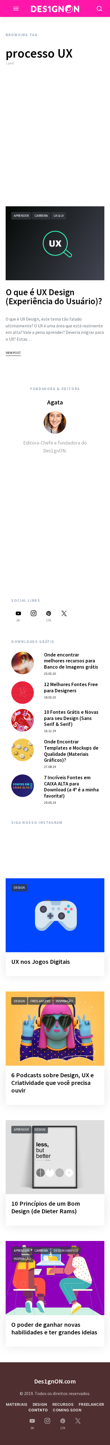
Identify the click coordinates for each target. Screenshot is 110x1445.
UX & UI (59, 215)
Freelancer (91, 1404)
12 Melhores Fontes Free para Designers (71, 687)
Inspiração (64, 1001)
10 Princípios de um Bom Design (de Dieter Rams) (45, 1207)
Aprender (21, 215)
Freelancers (40, 1001)
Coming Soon (67, 1410)
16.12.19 (50, 731)
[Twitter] (64, 616)
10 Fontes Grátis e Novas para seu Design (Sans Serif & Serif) (71, 718)
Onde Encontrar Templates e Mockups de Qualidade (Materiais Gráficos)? (71, 750)
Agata (55, 402)
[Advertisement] (55, 136)
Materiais (17, 1404)
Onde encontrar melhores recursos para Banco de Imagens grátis (71, 660)
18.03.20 (50, 697)
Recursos (63, 1404)
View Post (13, 353)
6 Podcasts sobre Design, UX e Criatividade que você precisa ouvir (52, 1082)
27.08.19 (50, 767)
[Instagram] (34, 616)
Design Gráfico (66, 1250)
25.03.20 (50, 673)
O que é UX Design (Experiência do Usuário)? (54, 296)
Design (19, 887)
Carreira (41, 215)
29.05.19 (50, 802)
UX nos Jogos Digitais (40, 961)
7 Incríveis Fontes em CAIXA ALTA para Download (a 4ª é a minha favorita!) (71, 786)
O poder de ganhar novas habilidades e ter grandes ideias (54, 1328)
